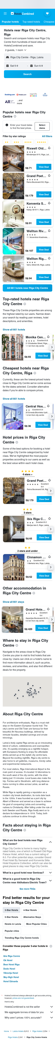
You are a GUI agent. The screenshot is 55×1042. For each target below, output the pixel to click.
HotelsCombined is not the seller (22, 1006)
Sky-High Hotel (11, 977)
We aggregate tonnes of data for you (24, 1012)
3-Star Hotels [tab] (11, 910)
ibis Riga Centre (11, 955)
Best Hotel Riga (11, 964)
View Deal (44, 166)
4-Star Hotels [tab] (30, 910)
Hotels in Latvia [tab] (13, 923)
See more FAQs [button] (27, 888)
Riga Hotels (13, 1037)
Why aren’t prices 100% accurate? (23, 1017)
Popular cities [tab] (12, 930)
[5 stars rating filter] (41, 142)
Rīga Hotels (37, 1031)
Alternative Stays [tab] (32, 916)
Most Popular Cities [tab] (36, 923)
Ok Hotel (7, 960)
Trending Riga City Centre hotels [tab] (22, 937)
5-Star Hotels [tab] (11, 916)
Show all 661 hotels (14, 329)
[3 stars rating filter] (16, 142)
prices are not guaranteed (23, 998)
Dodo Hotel (9, 968)
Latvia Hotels (18, 1031)
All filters (47, 136)
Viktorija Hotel (10, 972)
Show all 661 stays (13, 602)
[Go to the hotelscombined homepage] (22, 13)
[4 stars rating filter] (28, 142)
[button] (5, 13)
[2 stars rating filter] (6, 142)
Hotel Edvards (10, 981)
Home (6, 1031)
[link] (27, 288)
